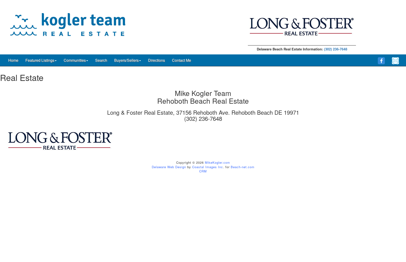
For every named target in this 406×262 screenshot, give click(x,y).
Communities (75, 60)
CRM (203, 171)
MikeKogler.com (217, 162)
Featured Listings (39, 60)
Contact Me (181, 60)
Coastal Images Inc (207, 167)
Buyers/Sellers (126, 60)
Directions (156, 60)
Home (13, 60)
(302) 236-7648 (335, 49)
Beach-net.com (242, 167)
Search (101, 60)
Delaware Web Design (169, 167)
